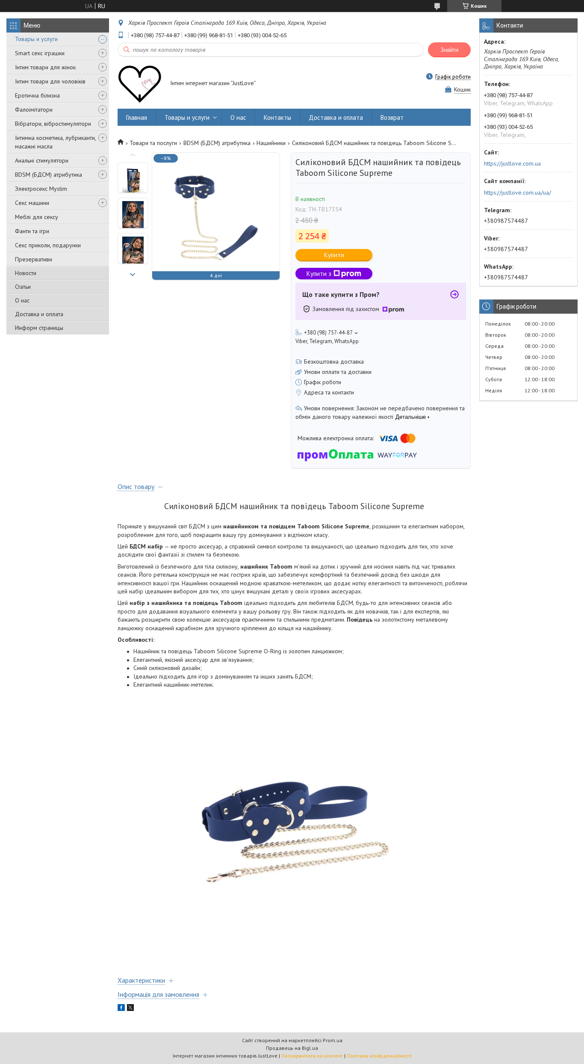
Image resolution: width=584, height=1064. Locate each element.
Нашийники (271, 143)
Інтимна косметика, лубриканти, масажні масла (55, 142)
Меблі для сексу (36, 217)
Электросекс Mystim (41, 189)
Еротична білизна (37, 95)
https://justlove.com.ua (512, 163)
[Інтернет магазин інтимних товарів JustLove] (140, 83)
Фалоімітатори (34, 109)
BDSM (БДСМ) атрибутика (48, 174)
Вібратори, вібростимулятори (53, 123)
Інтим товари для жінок (45, 67)
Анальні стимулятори (41, 160)
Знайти (449, 50)
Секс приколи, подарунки (48, 245)
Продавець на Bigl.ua (292, 1048)
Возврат (392, 117)
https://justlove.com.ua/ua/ (517, 192)
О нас (22, 300)
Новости (25, 273)
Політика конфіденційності (379, 1055)
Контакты (277, 117)
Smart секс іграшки (40, 53)
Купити (334, 255)
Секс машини (32, 203)
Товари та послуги (153, 143)
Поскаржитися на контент (312, 1055)
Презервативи (33, 259)
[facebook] (121, 1009)
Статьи (23, 286)
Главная (136, 117)
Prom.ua (332, 1040)
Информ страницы (39, 328)
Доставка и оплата (39, 314)
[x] (130, 1009)
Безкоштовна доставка (334, 362)
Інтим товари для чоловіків (50, 81)
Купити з (319, 274)
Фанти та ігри (32, 231)
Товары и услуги (36, 39)
